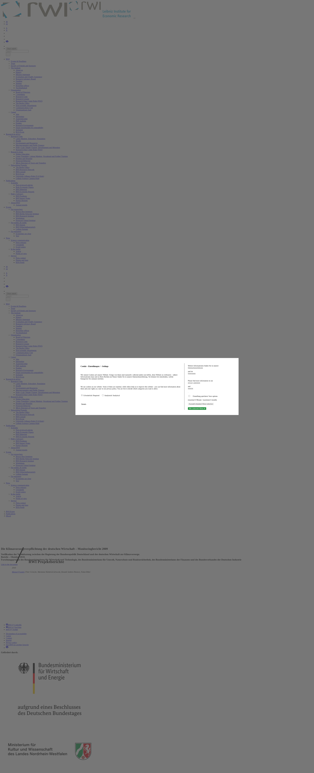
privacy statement (194, 383)
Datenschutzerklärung (195, 368)
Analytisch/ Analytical (112, 395)
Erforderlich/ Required (92, 395)
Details (84, 404)
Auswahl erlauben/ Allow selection (201, 404)
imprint (190, 388)
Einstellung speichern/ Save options (205, 396)
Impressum (192, 373)
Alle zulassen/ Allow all (197, 408)
